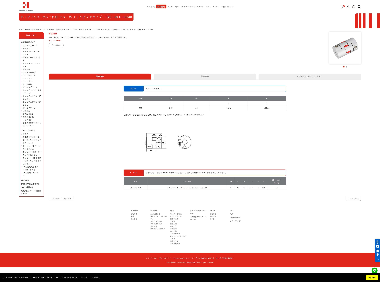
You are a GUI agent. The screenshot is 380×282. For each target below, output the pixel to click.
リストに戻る (353, 198)
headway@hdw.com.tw (184, 258)
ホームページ (24, 29)
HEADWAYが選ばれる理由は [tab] (309, 76)
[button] (344, 67)
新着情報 (213, 214)
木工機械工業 (175, 243)
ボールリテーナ (29, 108)
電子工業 (173, 226)
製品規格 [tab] (100, 76)
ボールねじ (27, 84)
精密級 (25, 134)
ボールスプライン (30, 87)
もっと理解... (94, 277)
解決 (177, 6)
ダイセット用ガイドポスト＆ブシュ (32, 147)
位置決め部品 (28, 117)
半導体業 (173, 229)
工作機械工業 (175, 234)
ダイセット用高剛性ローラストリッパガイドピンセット (32, 161)
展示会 (212, 219)
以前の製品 (55, 198)
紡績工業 (173, 224)
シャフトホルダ (29, 72)
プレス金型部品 (28, 130)
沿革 (132, 216)
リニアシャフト (29, 75)
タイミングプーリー (31, 51)
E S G (170, 6)
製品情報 (161, 6)
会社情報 (151, 6)
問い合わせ (56, 45)
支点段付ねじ (28, 114)
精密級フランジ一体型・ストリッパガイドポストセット (32, 140)
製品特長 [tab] (205, 76)
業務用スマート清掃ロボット (31, 192)
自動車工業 (174, 219)
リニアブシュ (28, 81)
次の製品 (67, 198)
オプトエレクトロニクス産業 (178, 237)
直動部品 (26, 69)
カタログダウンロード (198, 217)
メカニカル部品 (47, 29)
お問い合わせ (227, 6)
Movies (193, 219)
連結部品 (26, 111)
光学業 (172, 221)
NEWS (216, 6)
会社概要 (134, 214)
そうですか (372, 277)
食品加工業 (174, 241)
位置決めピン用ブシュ (32, 122)
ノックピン (27, 120)
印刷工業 (173, 231)
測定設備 (25, 180)
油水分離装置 (27, 187)
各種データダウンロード (193, 6)
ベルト (25, 54)
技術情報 (213, 216)
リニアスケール (176, 216)
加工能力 (134, 219)
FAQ (208, 6)
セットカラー (28, 78)
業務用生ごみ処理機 (30, 184)
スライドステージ (30, 45)
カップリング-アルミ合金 (75, 29)
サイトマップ (235, 221)
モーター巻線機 (176, 214)
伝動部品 (59, 29)
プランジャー (28, 125)
